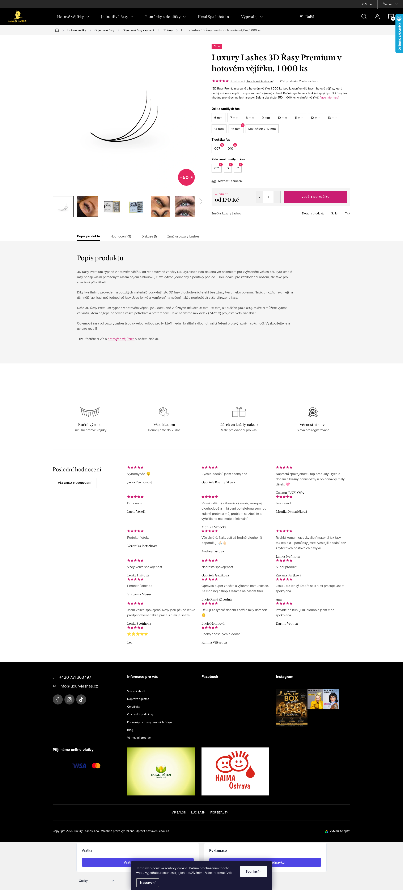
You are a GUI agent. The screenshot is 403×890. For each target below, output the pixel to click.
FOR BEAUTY (219, 812)
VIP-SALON (179, 812)
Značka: (226, 213)
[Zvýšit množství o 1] (276, 197)
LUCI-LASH (198, 812)
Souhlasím (254, 871)
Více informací (329, 97)
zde (230, 872)
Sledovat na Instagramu (310, 733)
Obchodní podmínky (140, 714)
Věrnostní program (139, 738)
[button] (218, 117)
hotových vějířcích (121, 338)
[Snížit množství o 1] (259, 197)
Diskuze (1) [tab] (149, 236)
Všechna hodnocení (75, 483)
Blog (130, 730)
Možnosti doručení (230, 181)
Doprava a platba (138, 699)
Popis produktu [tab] (88, 236)
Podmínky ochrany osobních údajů (149, 722)
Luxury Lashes (58, 699)
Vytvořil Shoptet (340, 831)
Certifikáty (133, 706)
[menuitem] (73, 16)
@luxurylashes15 (81, 699)
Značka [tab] (183, 236)
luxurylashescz (69, 699)
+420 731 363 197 (75, 677)
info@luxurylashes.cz (78, 686)
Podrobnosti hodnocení (259, 81)
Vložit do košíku (316, 197)
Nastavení (147, 882)
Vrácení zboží (136, 691)
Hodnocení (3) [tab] (120, 236)
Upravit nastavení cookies (152, 831)
